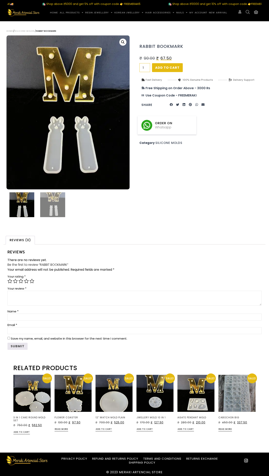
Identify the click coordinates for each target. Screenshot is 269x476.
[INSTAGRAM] (246, 460)
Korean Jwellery (127, 12)
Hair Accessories (158, 12)
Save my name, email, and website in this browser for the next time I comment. (69, 338)
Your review (16, 288)
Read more (61, 429)
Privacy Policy (74, 459)
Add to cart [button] (22, 432)
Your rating (16, 276)
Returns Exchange (202, 459)
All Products (70, 12)
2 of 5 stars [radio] (15, 281)
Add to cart (167, 67)
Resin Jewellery (97, 12)
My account (198, 12)
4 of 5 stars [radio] (26, 281)
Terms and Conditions (162, 459)
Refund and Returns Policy (115, 459)
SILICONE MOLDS (24, 31)
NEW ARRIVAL (218, 12)
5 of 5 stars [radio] (32, 281)
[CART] (256, 12)
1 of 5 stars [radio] (9, 281)
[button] (122, 42)
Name (13, 311)
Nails (180, 12)
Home (54, 12)
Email (12, 325)
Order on (163, 123)
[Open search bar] (248, 12)
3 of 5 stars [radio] (21, 281)
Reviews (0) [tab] (20, 240)
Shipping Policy (142, 463)
